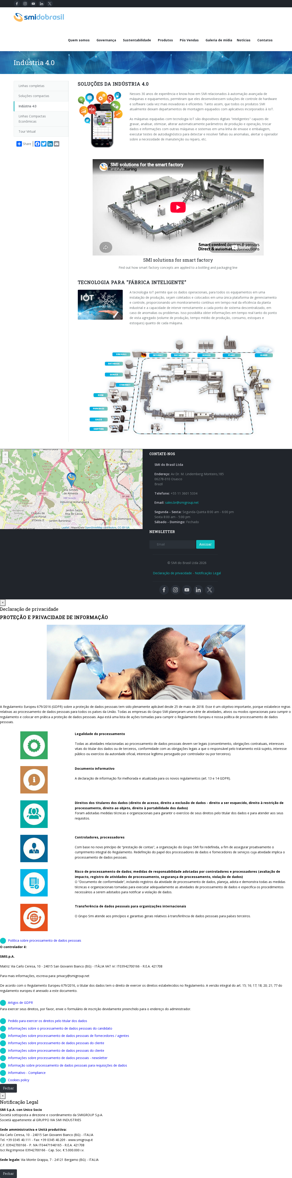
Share (27, 144)
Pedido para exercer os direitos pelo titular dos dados (47, 1021)
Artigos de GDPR (20, 1002)
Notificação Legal (208, 573)
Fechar (8, 1088)
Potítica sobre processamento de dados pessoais (44, 940)
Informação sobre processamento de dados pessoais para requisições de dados (67, 1065)
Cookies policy (18, 1080)
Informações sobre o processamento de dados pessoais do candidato (60, 1028)
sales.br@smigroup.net (182, 502)
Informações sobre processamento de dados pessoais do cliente (56, 1043)
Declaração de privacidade (172, 573)
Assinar (205, 544)
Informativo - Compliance (27, 1072)
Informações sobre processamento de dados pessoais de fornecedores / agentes (68, 1035)
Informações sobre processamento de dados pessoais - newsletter (57, 1058)
